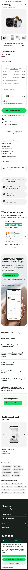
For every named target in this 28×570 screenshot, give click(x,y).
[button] (2, 5)
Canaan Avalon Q (5, 475)
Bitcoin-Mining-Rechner (18, 469)
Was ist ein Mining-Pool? (19, 492)
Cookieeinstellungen (14, 563)
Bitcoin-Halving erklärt (7, 486)
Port (12, 96)
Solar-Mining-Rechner (6, 472)
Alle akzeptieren (14, 556)
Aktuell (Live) (14, 68)
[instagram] (8, 536)
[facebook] (5, 536)
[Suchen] (21, 5)
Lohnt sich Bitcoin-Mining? (20, 486)
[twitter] (2, 536)
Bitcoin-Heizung (17, 466)
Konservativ (6, 68)
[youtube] (11, 536)
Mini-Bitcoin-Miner (6, 489)
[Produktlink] (14, 434)
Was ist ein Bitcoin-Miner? (18, 489)
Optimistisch (21, 68)
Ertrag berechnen (10, 275)
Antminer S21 (17, 472)
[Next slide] (24, 434)
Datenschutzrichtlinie (7, 567)
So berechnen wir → (7, 84)
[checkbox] (14, 99)
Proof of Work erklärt (6, 492)
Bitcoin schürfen (5, 483)
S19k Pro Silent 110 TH (7, 449)
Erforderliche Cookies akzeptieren (14, 559)
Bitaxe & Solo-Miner (6, 469)
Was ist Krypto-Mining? (17, 483)
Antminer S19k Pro (16, 475)
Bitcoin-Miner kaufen (6, 466)
